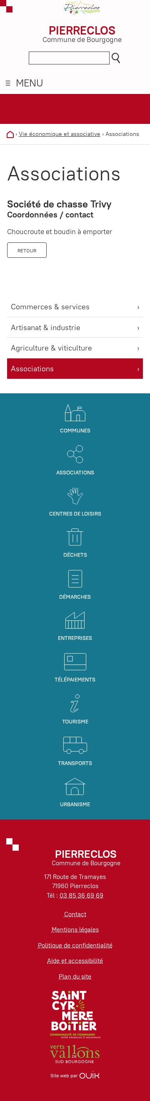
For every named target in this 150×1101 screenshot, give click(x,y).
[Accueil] (10, 134)
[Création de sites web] (89, 1075)
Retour (27, 250)
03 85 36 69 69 (81, 895)
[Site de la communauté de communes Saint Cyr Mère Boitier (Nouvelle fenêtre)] (75, 1014)
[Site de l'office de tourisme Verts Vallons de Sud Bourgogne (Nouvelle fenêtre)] (75, 1053)
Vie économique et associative (59, 134)
